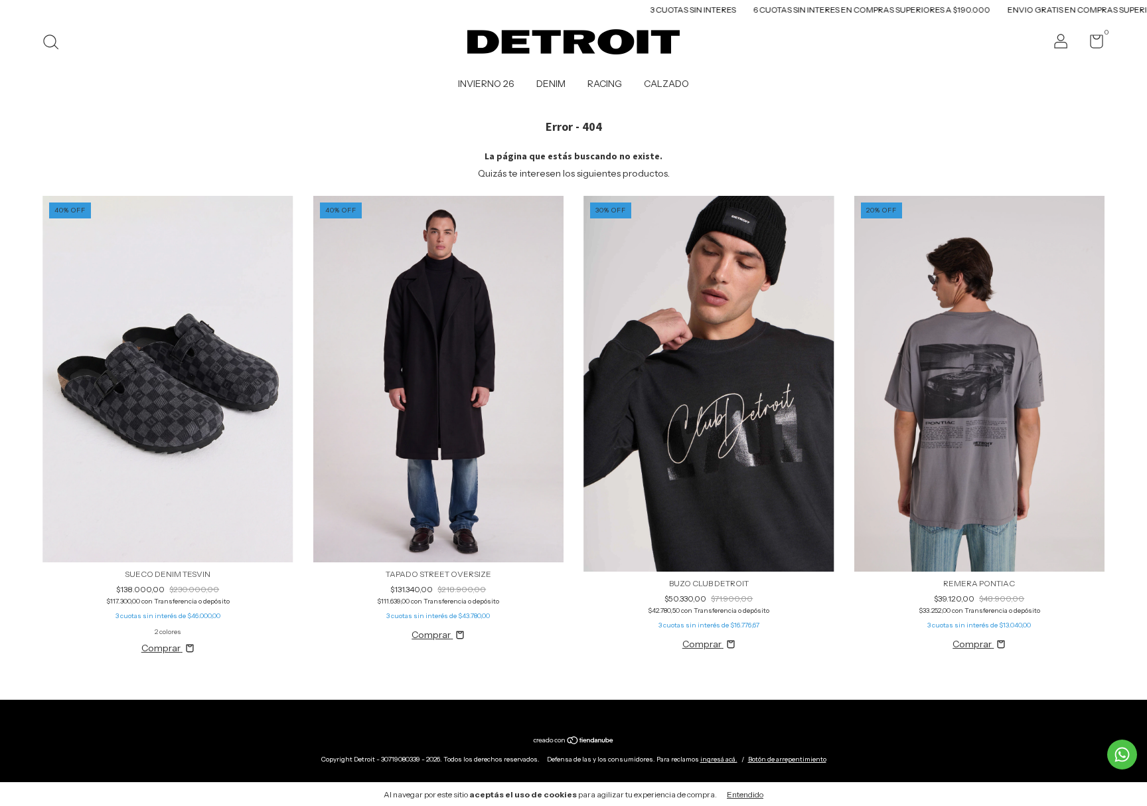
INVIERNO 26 (486, 84)
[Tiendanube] (573, 741)
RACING (604, 84)
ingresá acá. (718, 759)
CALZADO (666, 84)
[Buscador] (55, 43)
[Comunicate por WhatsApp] (1122, 754)
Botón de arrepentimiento (787, 759)
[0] (1092, 44)
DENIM (551, 84)
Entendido (745, 794)
